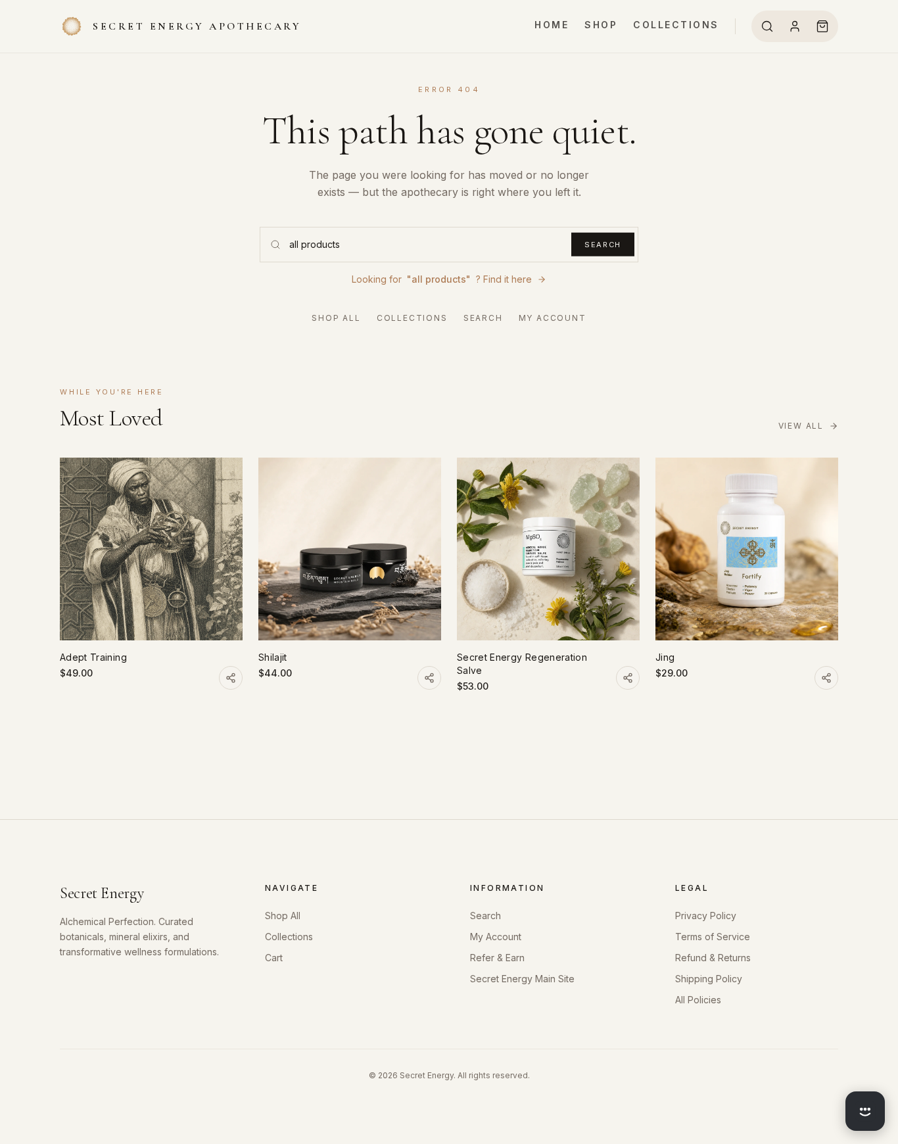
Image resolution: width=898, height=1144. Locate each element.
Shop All (336, 318)
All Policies (698, 999)
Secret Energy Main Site (522, 978)
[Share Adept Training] (231, 678)
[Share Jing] (826, 678)
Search (602, 244)
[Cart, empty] (822, 26)
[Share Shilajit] (429, 678)
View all (801, 426)
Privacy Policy (705, 915)
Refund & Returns (713, 957)
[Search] (767, 26)
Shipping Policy (708, 978)
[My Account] (795, 26)
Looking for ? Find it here (442, 279)
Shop (600, 24)
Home (551, 24)
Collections (676, 24)
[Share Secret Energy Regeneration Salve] (628, 678)
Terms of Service (712, 936)
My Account (552, 318)
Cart (274, 957)
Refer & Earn (497, 957)
